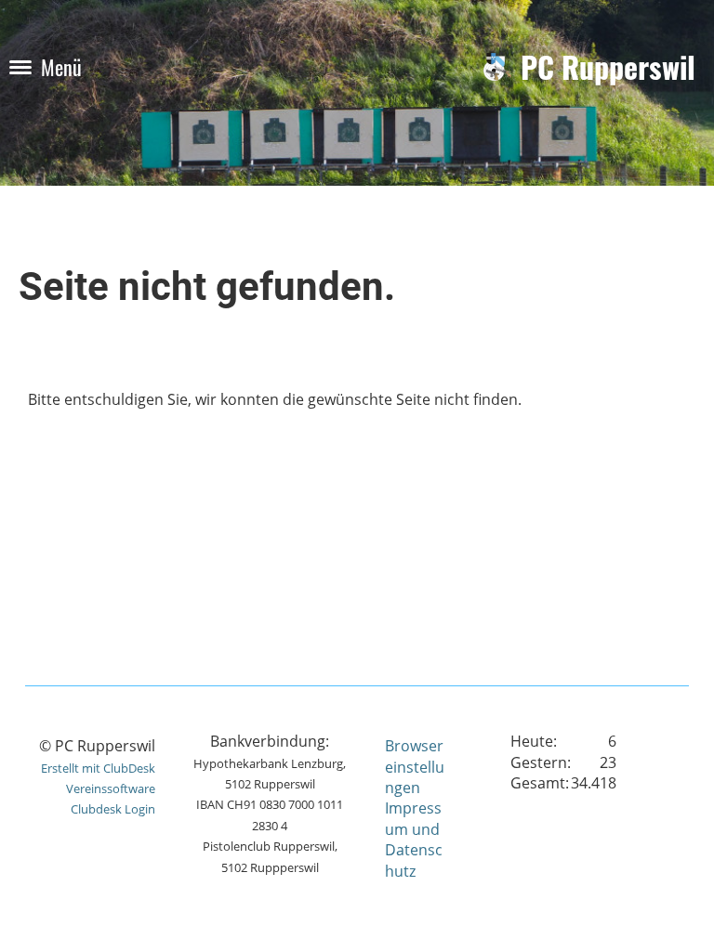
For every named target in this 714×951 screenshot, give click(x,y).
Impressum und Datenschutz (414, 839)
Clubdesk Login (113, 809)
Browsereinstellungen (414, 767)
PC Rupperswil (608, 67)
